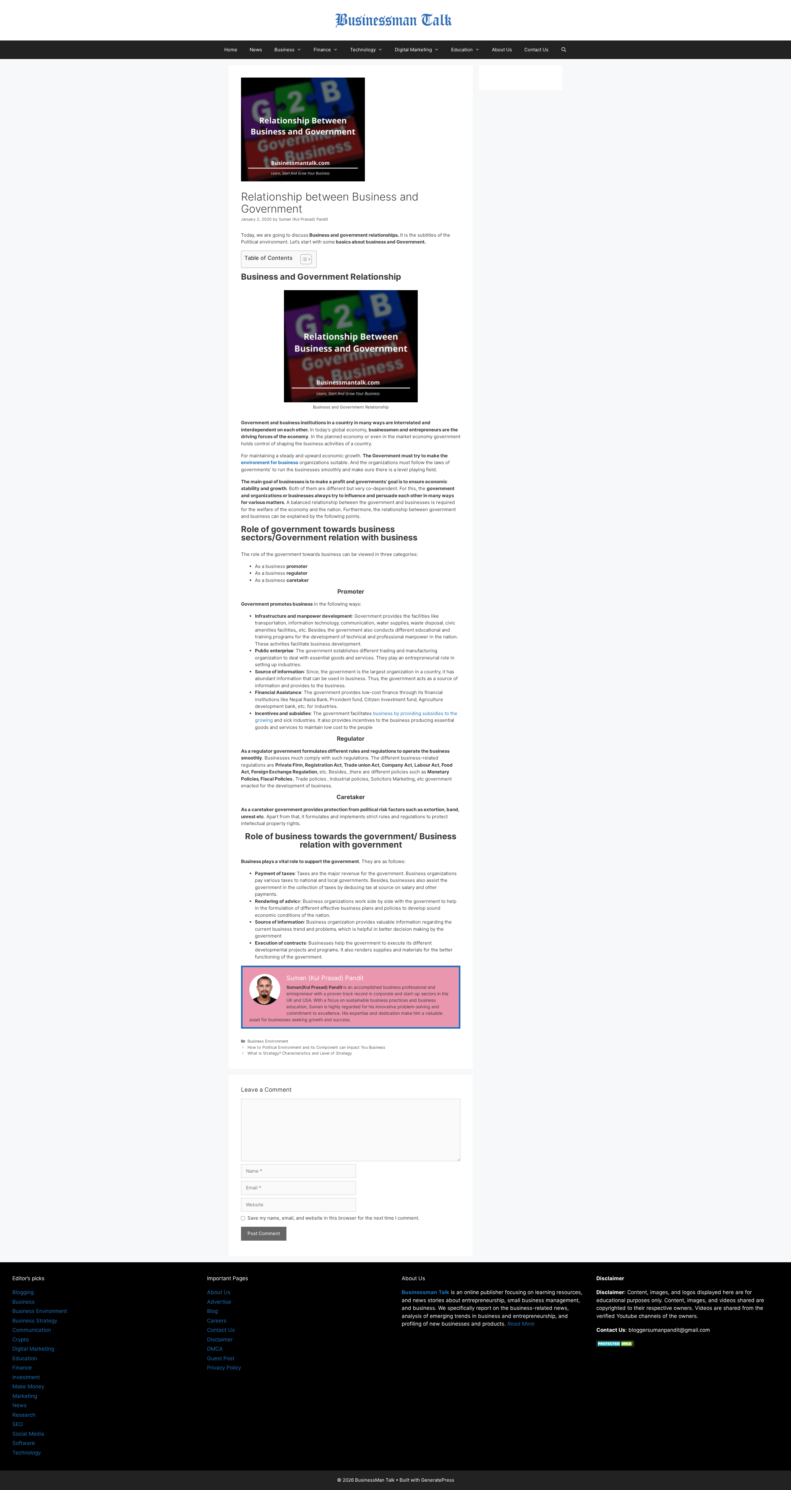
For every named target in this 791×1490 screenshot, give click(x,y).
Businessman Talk (425, 1292)
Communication (31, 1330)
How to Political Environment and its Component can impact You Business (316, 1047)
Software (23, 1443)
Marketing (24, 1396)
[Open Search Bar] (564, 49)
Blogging (23, 1292)
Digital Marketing (413, 50)
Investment (26, 1377)
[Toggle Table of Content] (303, 259)
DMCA (215, 1349)
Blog (212, 1311)
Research (24, 1415)
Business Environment (267, 1041)
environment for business (269, 462)
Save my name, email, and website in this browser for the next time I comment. (333, 1218)
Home (230, 50)
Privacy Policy (224, 1368)
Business (284, 50)
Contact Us (536, 50)
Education (462, 50)
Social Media (28, 1434)
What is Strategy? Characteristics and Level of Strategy (299, 1053)
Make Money (28, 1386)
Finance (322, 50)
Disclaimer (220, 1339)
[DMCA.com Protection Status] (615, 1345)
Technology (363, 50)
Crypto (20, 1339)
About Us (502, 50)
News (256, 50)
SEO (17, 1424)
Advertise (219, 1302)
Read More (521, 1324)
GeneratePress (437, 1480)
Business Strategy (34, 1321)
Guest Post (221, 1358)
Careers (216, 1321)
